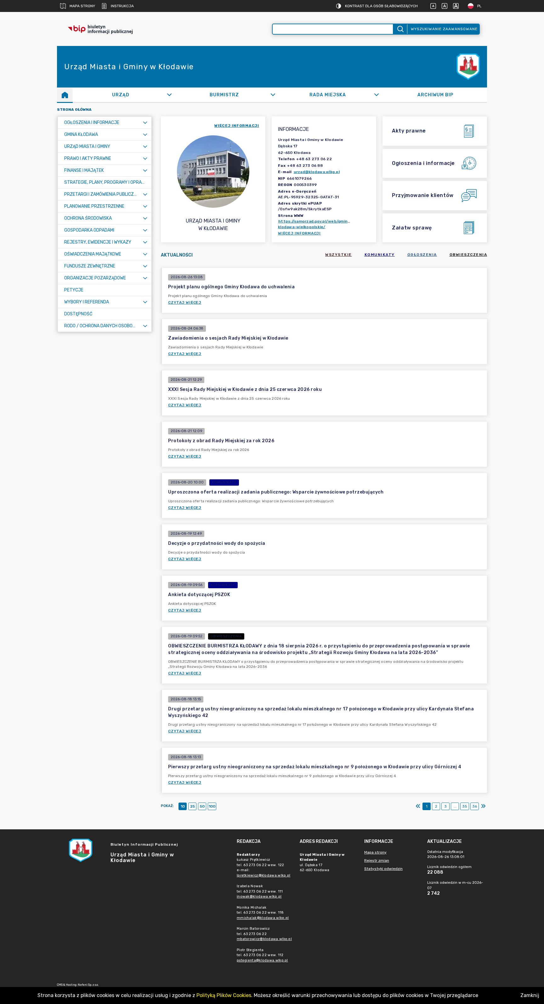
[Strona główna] (65, 94)
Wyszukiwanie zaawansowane (444, 29)
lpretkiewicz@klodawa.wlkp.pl (263, 875)
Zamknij (529, 995)
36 (474, 806)
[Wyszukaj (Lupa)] (400, 29)
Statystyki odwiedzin (383, 868)
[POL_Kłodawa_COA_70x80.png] (468, 67)
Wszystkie (338, 254)
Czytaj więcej (184, 302)
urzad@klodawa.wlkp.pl (317, 172)
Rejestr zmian (376, 860)
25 (192, 806)
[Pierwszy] (418, 806)
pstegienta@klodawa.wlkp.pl (262, 960)
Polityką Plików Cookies (223, 995)
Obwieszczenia (468, 254)
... (455, 806)
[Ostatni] (483, 806)
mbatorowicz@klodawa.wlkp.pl (264, 939)
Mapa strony (82, 6)
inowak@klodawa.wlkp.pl (259, 896)
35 (464, 806)
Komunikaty (380, 254)
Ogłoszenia (422, 254)
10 (183, 806)
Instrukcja (122, 6)
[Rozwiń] (169, 94)
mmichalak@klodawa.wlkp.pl (263, 918)
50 (202, 806)
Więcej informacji (299, 233)
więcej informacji (236, 125)
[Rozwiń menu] (145, 122)
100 (212, 806)
